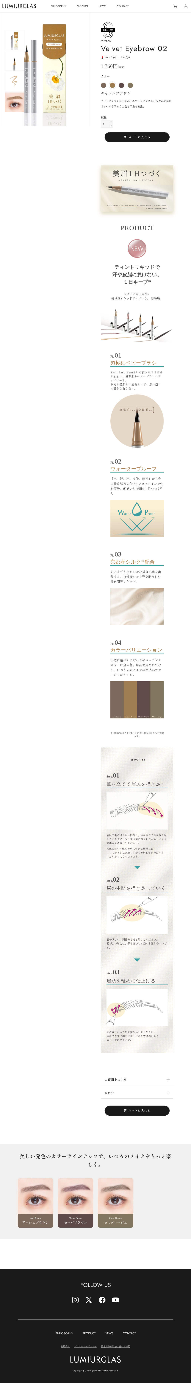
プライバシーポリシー (85, 1346)
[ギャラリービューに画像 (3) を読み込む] (14, 81)
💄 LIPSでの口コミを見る (115, 57)
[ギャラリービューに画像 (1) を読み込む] (14, 40)
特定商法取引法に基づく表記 (115, 1346)
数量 (104, 117)
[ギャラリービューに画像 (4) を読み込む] (14, 102)
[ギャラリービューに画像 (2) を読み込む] (14, 61)
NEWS (109, 1333)
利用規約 (65, 1346)
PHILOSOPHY (64, 1333)
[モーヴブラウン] (121, 85)
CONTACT (129, 1333)
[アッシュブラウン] (103, 85)
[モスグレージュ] (130, 85)
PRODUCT (89, 1333)
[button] (137, 1080)
